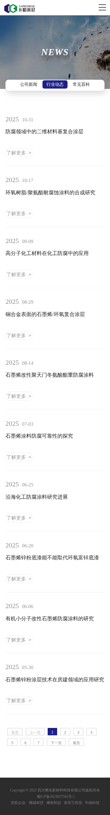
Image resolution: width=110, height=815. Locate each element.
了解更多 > (18, 152)
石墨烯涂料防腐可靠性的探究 (39, 436)
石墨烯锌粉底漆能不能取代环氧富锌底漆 (52, 558)
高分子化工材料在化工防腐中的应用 (47, 253)
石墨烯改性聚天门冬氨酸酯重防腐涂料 (50, 375)
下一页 (56, 743)
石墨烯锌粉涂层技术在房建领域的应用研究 (55, 680)
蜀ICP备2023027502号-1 (56, 796)
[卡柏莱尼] (19, 8)
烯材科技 (53, 803)
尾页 (76, 743)
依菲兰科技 (73, 803)
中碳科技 (92, 803)
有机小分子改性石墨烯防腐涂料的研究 (50, 619)
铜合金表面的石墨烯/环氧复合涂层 (45, 314)
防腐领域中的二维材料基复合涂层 (44, 132)
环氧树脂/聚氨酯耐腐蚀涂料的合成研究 (50, 193)
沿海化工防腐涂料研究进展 (37, 497)
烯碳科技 (36, 803)
